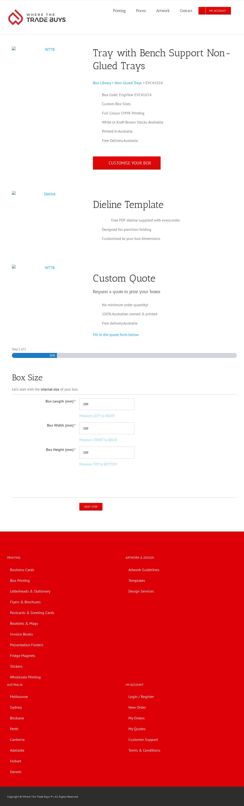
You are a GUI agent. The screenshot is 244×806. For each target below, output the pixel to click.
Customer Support (143, 739)
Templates (136, 580)
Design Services (141, 591)
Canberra (17, 739)
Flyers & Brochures (25, 601)
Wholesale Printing (25, 677)
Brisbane (17, 718)
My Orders (136, 718)
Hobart (15, 761)
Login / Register (141, 696)
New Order (137, 707)
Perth (14, 728)
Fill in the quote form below (116, 334)
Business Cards (22, 569)
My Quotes (137, 728)
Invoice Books (21, 634)
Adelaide (17, 750)
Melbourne (19, 696)
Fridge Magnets (22, 655)
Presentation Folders (26, 644)
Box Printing (20, 580)
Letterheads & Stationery (30, 591)
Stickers (16, 666)
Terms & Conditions (144, 750)
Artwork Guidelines (143, 569)
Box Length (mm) (61, 401)
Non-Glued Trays (128, 82)
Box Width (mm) (61, 425)
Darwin (15, 771)
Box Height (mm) (61, 449)
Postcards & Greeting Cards (32, 612)
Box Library (102, 82)
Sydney (16, 707)
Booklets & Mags (24, 623)
